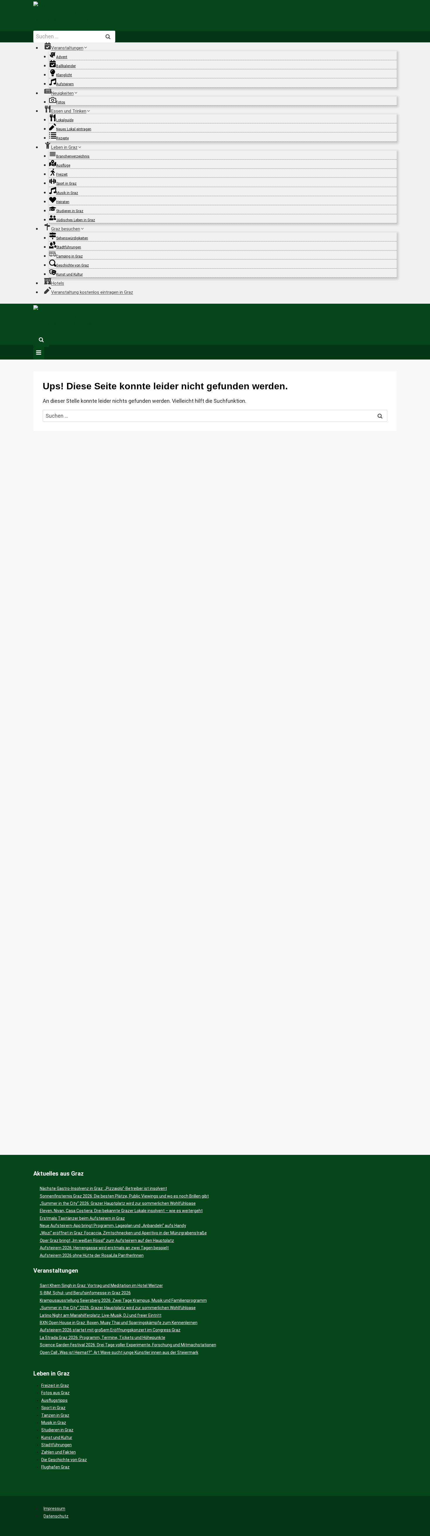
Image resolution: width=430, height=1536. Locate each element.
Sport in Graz (66, 184)
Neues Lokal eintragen (73, 129)
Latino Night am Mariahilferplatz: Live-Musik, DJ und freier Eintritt (100, 1315)
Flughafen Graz (55, 1467)
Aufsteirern (65, 84)
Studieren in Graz (69, 211)
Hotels (57, 283)
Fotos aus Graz (55, 1392)
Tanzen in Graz (55, 1415)
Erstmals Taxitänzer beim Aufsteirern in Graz (82, 1218)
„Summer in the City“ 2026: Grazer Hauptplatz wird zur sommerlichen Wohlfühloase (118, 1203)
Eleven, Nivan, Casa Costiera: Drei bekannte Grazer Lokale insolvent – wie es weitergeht (121, 1210)
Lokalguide (64, 120)
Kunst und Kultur (69, 274)
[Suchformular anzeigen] (41, 340)
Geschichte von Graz (72, 265)
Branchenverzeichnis (73, 156)
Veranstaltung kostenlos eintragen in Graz (92, 292)
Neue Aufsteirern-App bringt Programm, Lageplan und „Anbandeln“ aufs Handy (113, 1225)
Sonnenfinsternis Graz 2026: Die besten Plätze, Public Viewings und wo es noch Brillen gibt (124, 1196)
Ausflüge (63, 165)
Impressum (54, 1508)
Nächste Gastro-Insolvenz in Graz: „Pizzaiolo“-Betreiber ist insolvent (103, 1188)
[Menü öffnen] (38, 353)
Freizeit (62, 174)
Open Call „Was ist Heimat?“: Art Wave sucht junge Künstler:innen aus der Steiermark (119, 1352)
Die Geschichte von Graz (64, 1459)
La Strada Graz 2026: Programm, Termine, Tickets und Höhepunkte (102, 1337)
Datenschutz (56, 1516)
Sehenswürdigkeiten (72, 238)
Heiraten (62, 202)
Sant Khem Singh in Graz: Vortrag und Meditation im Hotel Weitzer (101, 1285)
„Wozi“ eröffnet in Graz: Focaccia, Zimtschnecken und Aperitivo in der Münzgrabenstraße (123, 1233)
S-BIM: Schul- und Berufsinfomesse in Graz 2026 (85, 1292)
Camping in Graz (69, 256)
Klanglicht (64, 75)
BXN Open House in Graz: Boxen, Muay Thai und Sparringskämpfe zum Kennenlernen (118, 1322)
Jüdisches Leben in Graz (75, 220)
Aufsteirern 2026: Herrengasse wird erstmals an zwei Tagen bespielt (104, 1247)
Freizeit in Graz (55, 1385)
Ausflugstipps (54, 1400)
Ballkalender (66, 66)
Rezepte (62, 138)
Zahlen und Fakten (58, 1452)
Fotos (60, 102)
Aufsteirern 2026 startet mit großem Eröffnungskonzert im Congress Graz (110, 1330)
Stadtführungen (68, 247)
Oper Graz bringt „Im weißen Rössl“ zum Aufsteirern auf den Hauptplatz (107, 1240)
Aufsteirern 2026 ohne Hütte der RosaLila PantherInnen (92, 1255)
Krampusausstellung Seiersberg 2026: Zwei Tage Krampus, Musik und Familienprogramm (123, 1300)
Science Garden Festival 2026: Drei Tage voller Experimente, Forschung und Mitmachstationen (128, 1345)
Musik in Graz (67, 193)
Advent (61, 57)
